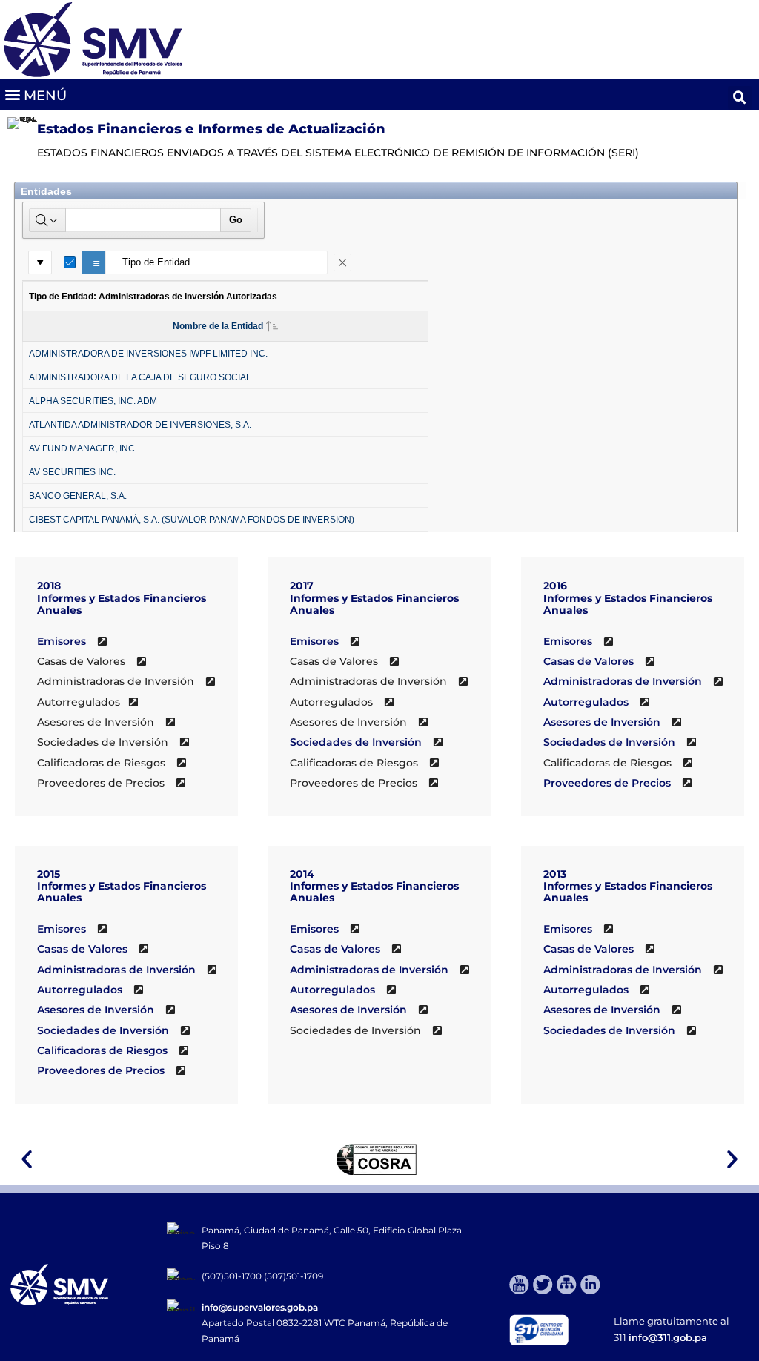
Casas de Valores (588, 661)
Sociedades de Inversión (356, 742)
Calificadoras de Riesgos (102, 1050)
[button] (35, 94)
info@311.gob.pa (668, 1337)
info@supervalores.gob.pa (260, 1307)
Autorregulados (587, 702)
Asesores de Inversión (601, 722)
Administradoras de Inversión (622, 681)
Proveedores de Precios (607, 783)
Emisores (61, 641)
